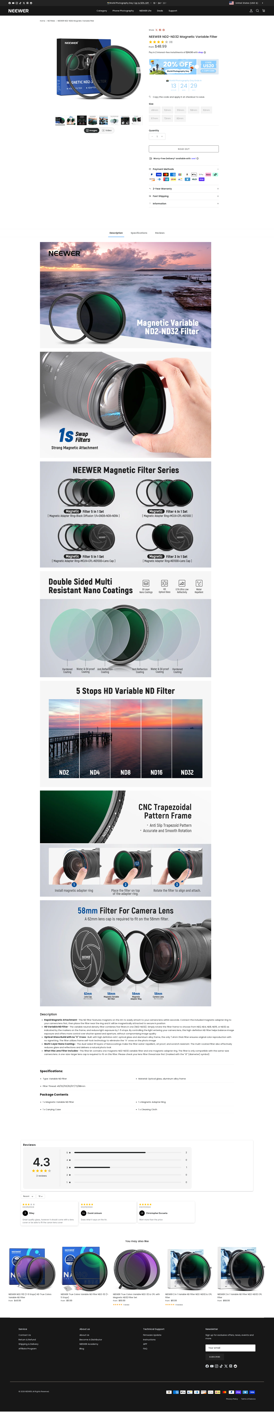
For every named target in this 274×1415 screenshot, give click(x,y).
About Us (84, 1334)
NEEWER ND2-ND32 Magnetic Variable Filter (76, 21)
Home (42, 21)
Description (116, 232)
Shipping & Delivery (28, 1343)
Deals (160, 10)
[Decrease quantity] (151, 136)
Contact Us (25, 1334)
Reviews (160, 232)
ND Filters (51, 21)
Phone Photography (123, 10)
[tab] (91, 130)
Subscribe (214, 1356)
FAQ (145, 1348)
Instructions (149, 1339)
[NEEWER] (19, 10)
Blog (81, 1348)
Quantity (154, 130)
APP (145, 1343)
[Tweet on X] (156, 30)
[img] (158, 42)
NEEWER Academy (88, 1343)
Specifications (139, 232)
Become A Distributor (90, 1339)
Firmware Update (152, 1334)
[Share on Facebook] (160, 30)
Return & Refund (27, 1339)
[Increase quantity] (162, 136)
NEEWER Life (145, 10)
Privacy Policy (232, 1399)
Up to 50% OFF (142, 3)
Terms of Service (248, 1399)
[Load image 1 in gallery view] (99, 69)
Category (102, 10)
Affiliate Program (28, 1348)
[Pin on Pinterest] (164, 30)
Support (173, 10)
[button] (126, 1152)
